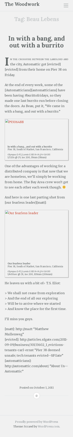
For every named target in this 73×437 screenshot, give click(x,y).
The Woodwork (22, 4)
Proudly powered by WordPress (36, 422)
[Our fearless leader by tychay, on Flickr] (36, 234)
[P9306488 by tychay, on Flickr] (36, 130)
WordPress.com (48, 426)
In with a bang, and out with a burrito (36, 41)
